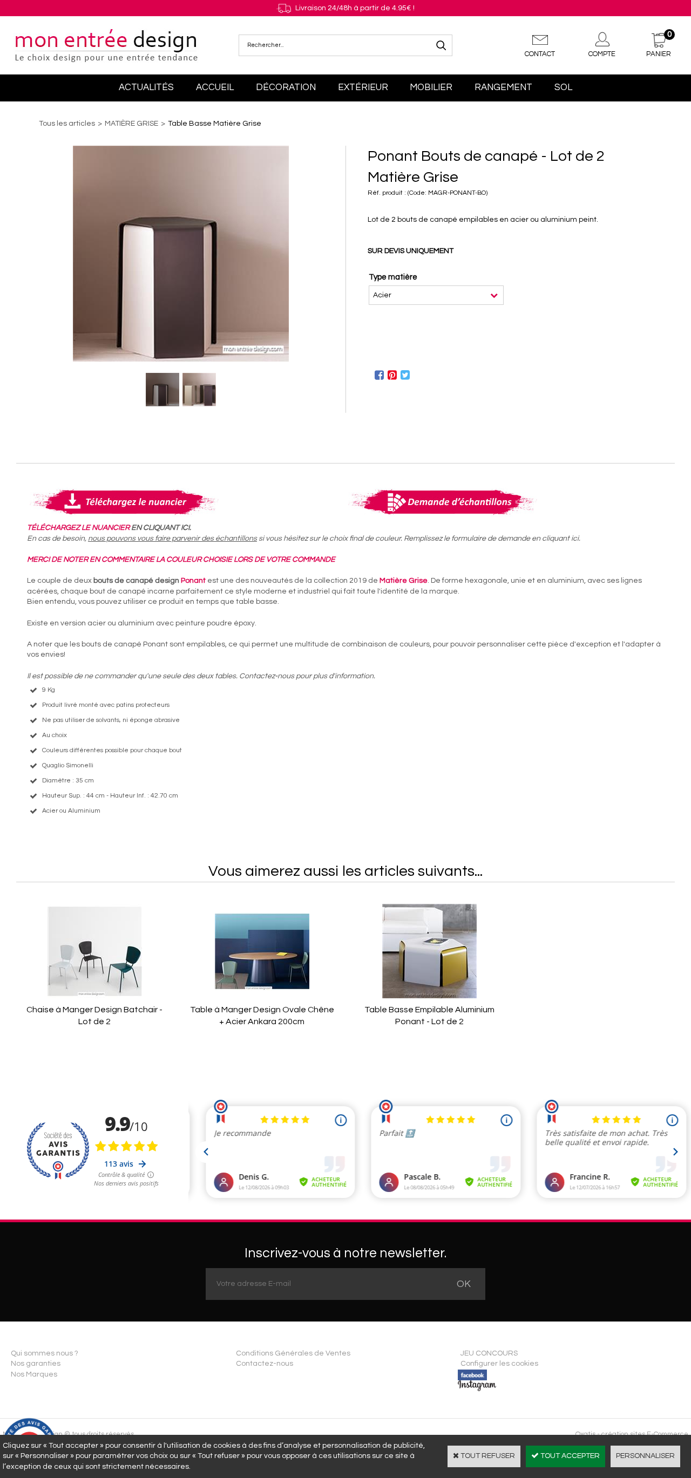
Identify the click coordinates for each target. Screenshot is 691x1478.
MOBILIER (431, 87)
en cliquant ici (555, 538)
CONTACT (540, 54)
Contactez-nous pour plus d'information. (307, 676)
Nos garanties (35, 1363)
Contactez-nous (264, 1363)
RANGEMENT (503, 87)
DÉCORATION (286, 87)
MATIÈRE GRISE (131, 123)
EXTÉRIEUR (363, 87)
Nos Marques (34, 1374)
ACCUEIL (215, 87)
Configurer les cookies (499, 1363)
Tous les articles (67, 123)
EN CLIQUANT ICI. (161, 528)
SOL (563, 87)
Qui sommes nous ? (44, 1353)
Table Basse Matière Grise (214, 123)
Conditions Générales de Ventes (293, 1353)
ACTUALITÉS (146, 87)
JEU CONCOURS (489, 1353)
